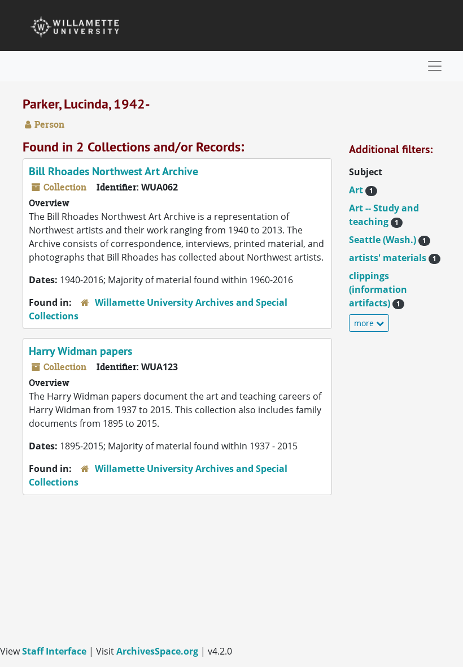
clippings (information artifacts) (378, 289)
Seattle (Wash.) (387, 239)
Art (361, 190)
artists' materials (392, 258)
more (365, 323)
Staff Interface (54, 651)
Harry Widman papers (80, 351)
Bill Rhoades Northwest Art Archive (113, 171)
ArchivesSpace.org (157, 651)
